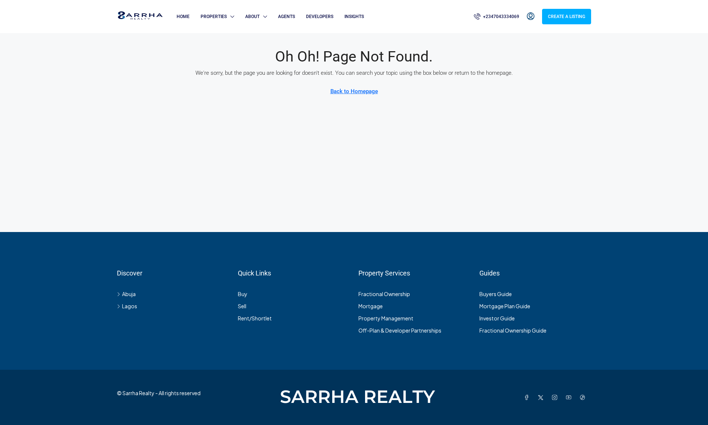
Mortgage (370, 306)
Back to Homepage (354, 91)
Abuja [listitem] (129, 294)
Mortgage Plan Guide (504, 306)
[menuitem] (496, 16)
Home (183, 16)
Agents (286, 16)
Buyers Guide (495, 294)
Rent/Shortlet (255, 318)
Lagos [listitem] (129, 306)
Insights (354, 16)
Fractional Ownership (384, 294)
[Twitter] (542, 397)
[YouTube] (570, 397)
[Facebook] (528, 397)
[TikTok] (584, 397)
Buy (242, 294)
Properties (214, 16)
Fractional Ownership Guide (512, 330)
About (252, 16)
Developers (319, 16)
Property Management (385, 318)
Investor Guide (497, 318)
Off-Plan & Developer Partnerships (399, 330)
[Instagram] (556, 397)
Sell (242, 306)
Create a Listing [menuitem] (566, 16)
